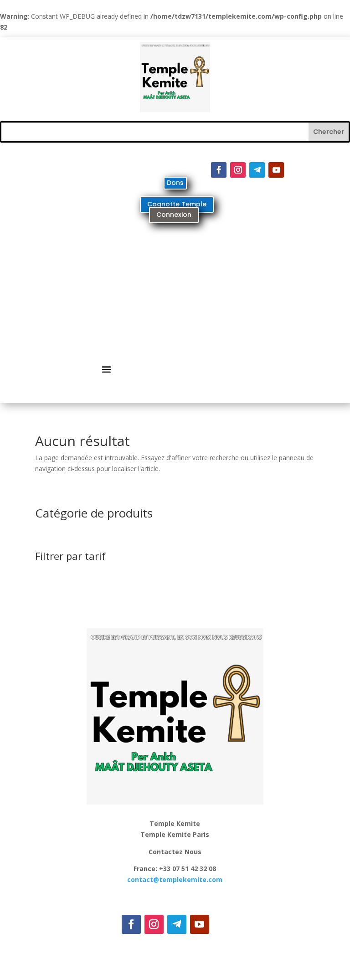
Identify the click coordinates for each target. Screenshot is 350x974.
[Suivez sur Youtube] (276, 170)
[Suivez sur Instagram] (238, 170)
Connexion (173, 214)
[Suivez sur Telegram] (257, 170)
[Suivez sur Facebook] (218, 170)
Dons (175, 182)
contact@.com (174, 879)
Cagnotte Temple (176, 204)
